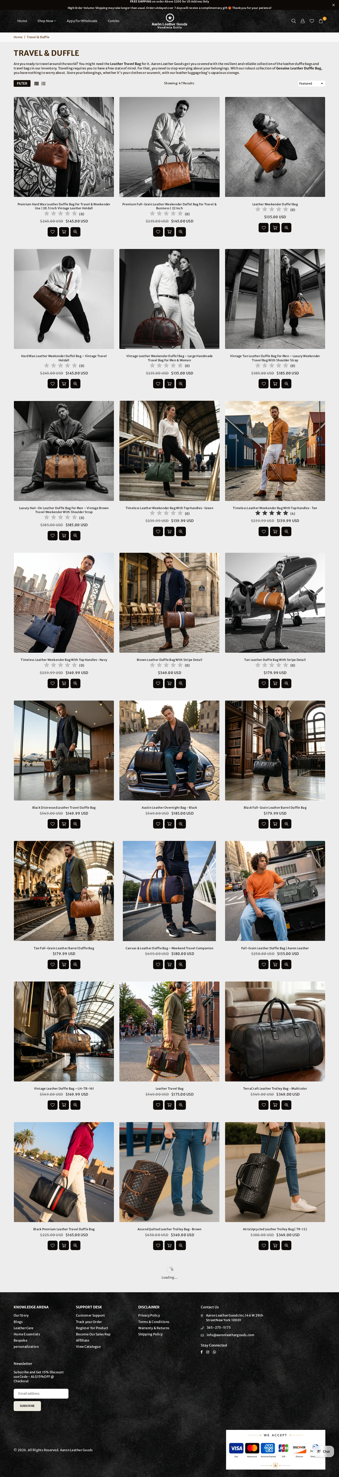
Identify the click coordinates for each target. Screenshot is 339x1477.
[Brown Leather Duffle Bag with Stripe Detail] (169, 603)
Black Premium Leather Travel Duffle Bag (64, 1229)
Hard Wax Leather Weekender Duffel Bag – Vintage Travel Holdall (64, 358)
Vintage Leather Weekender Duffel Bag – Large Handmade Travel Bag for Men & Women (169, 358)
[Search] (293, 21)
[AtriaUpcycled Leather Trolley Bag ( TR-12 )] (275, 1172)
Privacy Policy (149, 1315)
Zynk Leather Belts (42, 1464)
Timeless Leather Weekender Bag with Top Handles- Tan (275, 508)
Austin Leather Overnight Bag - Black (169, 807)
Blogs (18, 1322)
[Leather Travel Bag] (169, 1031)
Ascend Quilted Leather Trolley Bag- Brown (169, 1229)
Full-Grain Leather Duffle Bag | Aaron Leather (275, 948)
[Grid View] (36, 83)
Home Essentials (27, 1334)
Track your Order (89, 1322)
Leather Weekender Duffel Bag (275, 204)
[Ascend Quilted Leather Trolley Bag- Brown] (169, 1172)
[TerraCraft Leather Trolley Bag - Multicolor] (275, 1031)
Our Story (21, 1315)
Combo (113, 21)
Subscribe (27, 1406)
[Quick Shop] (275, 1105)
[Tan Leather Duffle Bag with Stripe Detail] (275, 603)
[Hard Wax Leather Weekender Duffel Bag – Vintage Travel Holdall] (64, 299)
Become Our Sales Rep (93, 1334)
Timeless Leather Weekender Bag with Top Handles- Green (169, 508)
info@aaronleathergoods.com (231, 1335)
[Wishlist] (311, 21)
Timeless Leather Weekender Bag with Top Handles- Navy (64, 660)
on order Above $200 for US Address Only (169, 5)
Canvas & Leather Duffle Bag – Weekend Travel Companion (169, 948)
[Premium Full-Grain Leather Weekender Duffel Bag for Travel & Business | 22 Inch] (169, 147)
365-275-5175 (219, 1327)
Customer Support (90, 1315)
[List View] (43, 83)
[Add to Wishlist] (53, 232)
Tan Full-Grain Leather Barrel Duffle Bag (64, 948)
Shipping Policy (150, 1334)
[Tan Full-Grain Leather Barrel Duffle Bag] (64, 891)
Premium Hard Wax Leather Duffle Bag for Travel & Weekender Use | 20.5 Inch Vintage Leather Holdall (64, 206)
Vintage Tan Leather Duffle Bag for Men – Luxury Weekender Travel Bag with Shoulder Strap (275, 358)
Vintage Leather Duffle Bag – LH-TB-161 (64, 1088)
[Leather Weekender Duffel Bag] (275, 147)
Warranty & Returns (153, 1328)
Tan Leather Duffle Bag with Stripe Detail (275, 660)
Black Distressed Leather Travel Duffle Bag (64, 807)
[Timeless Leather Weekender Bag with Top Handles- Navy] (64, 603)
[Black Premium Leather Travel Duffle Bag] (64, 1172)
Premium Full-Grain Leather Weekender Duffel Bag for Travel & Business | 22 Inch (169, 206)
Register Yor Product (92, 1328)
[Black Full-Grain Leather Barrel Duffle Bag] (275, 750)
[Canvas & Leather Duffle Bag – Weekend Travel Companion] (169, 891)
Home (22, 21)
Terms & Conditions (153, 1322)
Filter (22, 83)
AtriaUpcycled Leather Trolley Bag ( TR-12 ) (275, 1229)
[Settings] (302, 21)
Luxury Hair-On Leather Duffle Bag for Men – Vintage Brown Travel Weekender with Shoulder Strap (64, 510)
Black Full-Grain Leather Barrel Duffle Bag (275, 807)
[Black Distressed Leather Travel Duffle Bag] (64, 750)
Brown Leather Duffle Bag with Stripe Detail (169, 660)
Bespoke (20, 1340)
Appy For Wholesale (82, 21)
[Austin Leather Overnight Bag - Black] (169, 750)
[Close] (82, 1456)
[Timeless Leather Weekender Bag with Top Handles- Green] (169, 451)
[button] (320, 21)
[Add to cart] (64, 232)
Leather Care (23, 1328)
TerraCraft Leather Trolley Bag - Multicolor (275, 1088)
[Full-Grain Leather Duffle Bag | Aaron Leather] (275, 891)
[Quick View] (75, 232)
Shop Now (45, 21)
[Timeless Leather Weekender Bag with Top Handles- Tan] (275, 451)
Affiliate (82, 1340)
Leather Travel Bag (170, 1088)
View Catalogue (88, 1347)
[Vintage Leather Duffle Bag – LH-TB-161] (64, 1031)
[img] (60, 214)
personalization (26, 1347)
